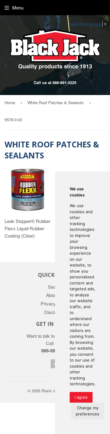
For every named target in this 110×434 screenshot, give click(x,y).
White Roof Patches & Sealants (56, 102)
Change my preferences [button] (87, 410)
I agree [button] (81, 397)
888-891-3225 (64, 82)
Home (10, 102)
